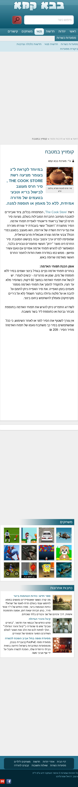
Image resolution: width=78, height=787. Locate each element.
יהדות (62, 31)
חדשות (50, 31)
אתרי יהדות (48, 761)
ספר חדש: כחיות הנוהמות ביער (32, 595)
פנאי (39, 31)
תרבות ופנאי (56, 138)
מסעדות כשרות (66, 37)
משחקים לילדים (22, 761)
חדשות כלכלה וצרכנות (29, 44)
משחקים (27, 31)
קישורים (13, 31)
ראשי (72, 31)
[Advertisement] (39, 94)
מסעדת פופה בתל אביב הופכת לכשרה (28, 638)
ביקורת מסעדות (69, 48)
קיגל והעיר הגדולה (40, 618)
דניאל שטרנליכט (64, 776)
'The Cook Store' (56, 212)
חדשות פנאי (51, 44)
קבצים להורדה (21, 765)
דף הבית (61, 761)
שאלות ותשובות (40, 765)
